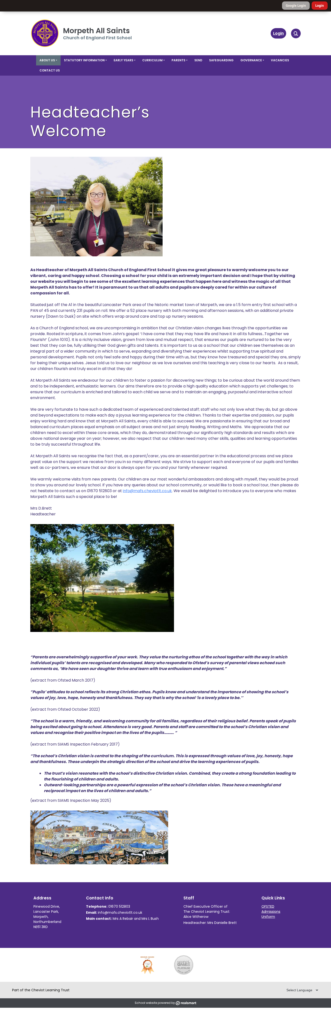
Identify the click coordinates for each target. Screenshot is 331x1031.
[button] (296, 33)
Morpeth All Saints (96, 30)
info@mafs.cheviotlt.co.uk (147, 491)
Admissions (270, 911)
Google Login (296, 5)
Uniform (268, 916)
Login (319, 5)
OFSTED (267, 906)
